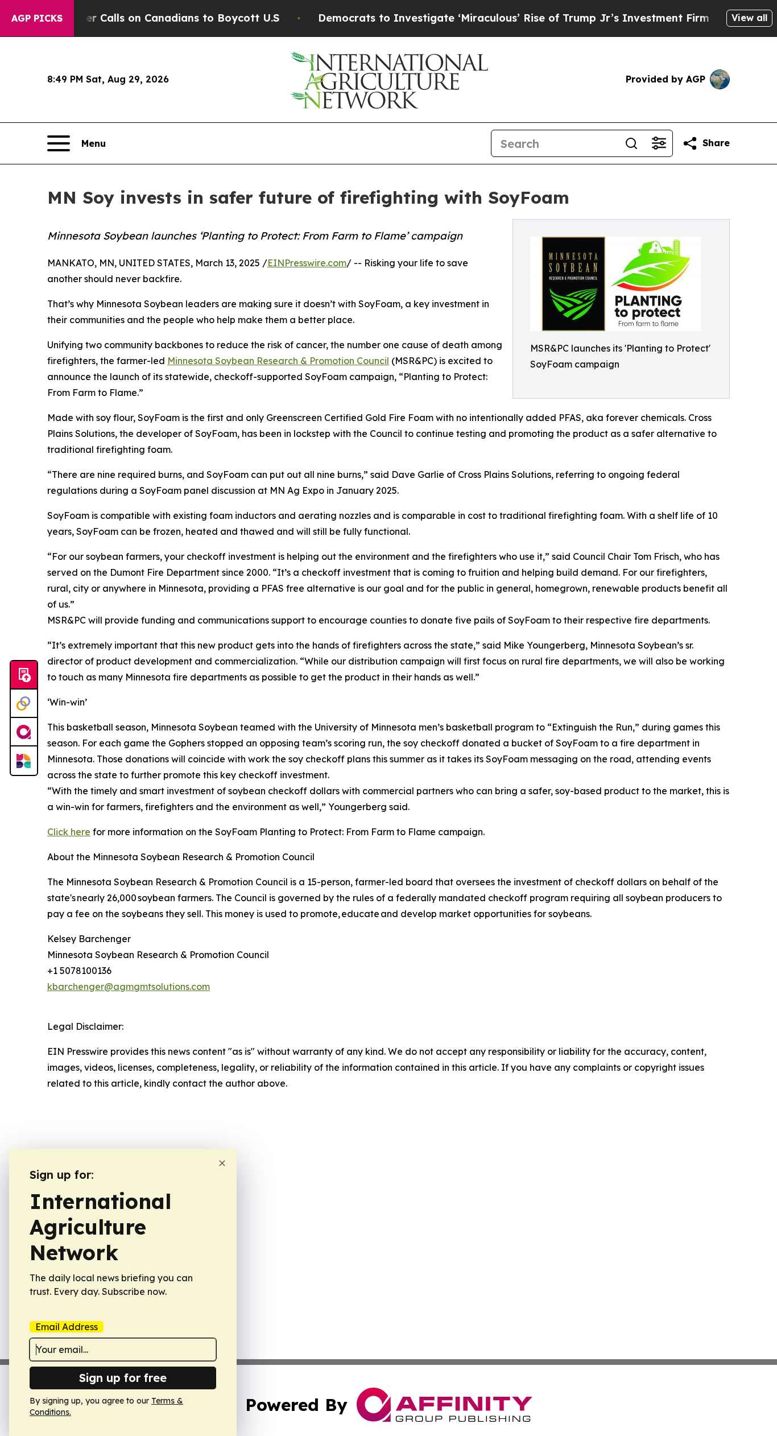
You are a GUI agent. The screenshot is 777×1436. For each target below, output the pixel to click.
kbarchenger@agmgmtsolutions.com (128, 986)
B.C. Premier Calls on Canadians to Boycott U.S (156, 17)
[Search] (631, 143)
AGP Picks (37, 18)
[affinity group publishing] (24, 732)
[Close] (222, 1163)
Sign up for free (123, 1378)
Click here (68, 831)
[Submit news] (24, 675)
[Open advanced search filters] (658, 143)
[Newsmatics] (24, 760)
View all (749, 17)
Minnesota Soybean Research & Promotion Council (278, 360)
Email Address (66, 1326)
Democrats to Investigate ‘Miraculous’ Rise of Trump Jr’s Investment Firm (513, 17)
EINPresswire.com (306, 263)
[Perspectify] (24, 704)
